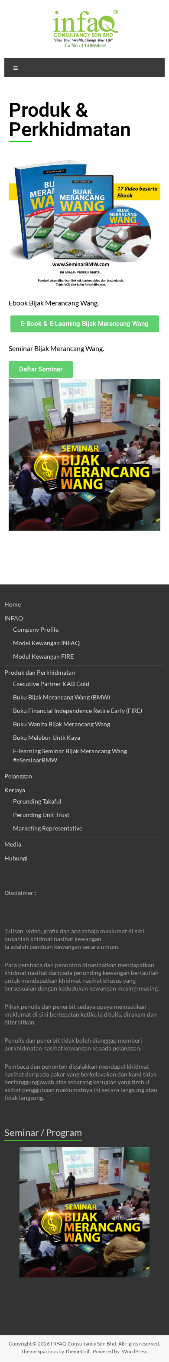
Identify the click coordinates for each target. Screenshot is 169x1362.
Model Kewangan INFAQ (46, 643)
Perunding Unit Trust (41, 814)
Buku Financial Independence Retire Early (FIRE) (77, 710)
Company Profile (35, 629)
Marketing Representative (47, 828)
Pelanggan (18, 776)
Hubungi (16, 858)
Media (12, 844)
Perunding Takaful (37, 801)
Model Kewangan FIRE (43, 656)
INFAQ (13, 618)
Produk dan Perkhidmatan (39, 672)
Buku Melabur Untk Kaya (46, 737)
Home (12, 604)
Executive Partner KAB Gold (51, 683)
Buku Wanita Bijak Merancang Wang (61, 724)
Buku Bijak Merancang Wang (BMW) (61, 697)
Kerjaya (14, 790)
